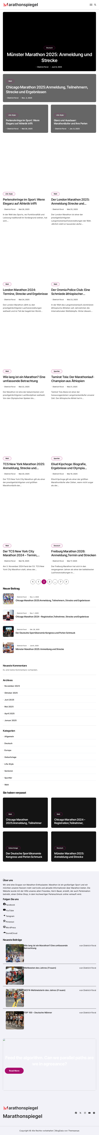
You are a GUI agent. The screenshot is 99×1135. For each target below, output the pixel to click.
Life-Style (12, 115)
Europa (7, 750)
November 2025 (12, 686)
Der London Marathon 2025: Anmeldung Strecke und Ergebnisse (70, 203)
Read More (14, 1071)
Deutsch (49, 48)
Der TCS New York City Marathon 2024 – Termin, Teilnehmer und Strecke (20, 555)
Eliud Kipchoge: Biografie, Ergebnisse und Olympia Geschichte (68, 468)
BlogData (59, 1130)
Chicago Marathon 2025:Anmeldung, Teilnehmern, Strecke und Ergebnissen (53, 600)
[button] (92, 42)
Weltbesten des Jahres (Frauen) (40, 968)
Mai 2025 (9, 706)
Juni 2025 (9, 699)
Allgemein (9, 736)
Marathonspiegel (22, 1116)
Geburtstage (10, 757)
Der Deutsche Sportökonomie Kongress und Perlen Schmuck (45, 633)
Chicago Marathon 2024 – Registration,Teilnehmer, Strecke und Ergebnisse (52, 616)
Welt (10, 81)
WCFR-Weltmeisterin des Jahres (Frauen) (45, 990)
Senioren (8, 771)
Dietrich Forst (42, 67)
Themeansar (73, 1130)
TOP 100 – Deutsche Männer (38, 1012)
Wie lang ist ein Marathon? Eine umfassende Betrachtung (46, 946)
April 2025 (9, 713)
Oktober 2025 (11, 693)
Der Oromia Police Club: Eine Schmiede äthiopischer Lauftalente (70, 294)
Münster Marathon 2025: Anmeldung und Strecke (40, 649)
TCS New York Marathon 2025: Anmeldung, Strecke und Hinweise (24, 468)
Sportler (57, 371)
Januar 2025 (10, 720)
